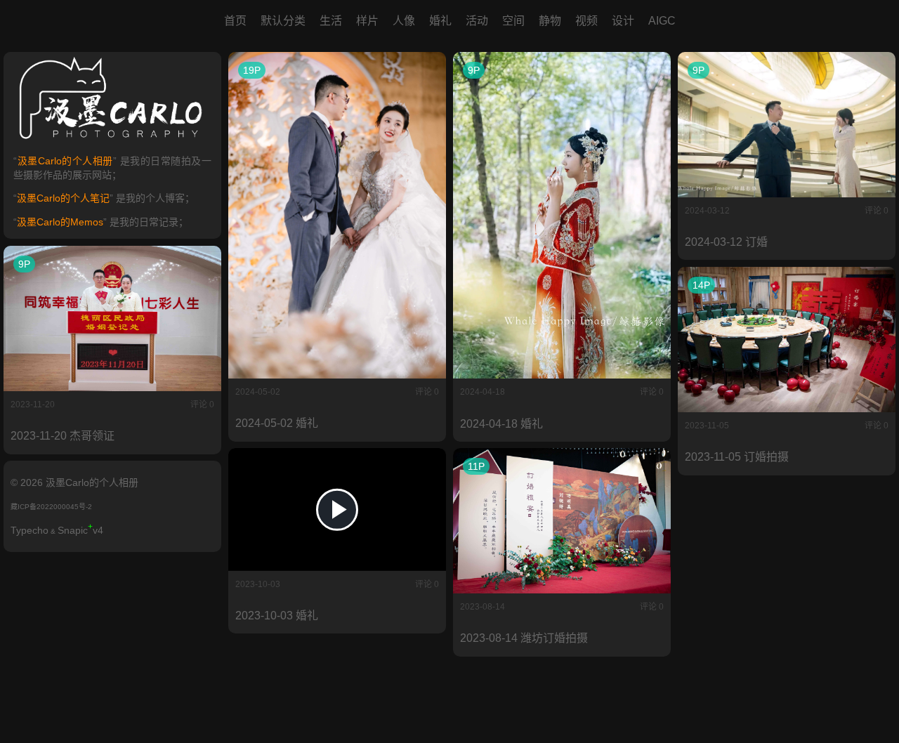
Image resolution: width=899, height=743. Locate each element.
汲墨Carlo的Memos (60, 222)
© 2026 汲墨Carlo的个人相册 (74, 482)
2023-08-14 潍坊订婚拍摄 (524, 638)
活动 (477, 21)
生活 (331, 21)
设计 (623, 21)
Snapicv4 (80, 530)
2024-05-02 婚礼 (276, 423)
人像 (404, 21)
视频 (586, 21)
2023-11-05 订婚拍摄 (737, 457)
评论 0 (427, 392)
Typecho (29, 530)
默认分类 (283, 21)
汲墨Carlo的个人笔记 (63, 198)
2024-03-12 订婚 (726, 242)
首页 (235, 21)
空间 (513, 21)
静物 (550, 21)
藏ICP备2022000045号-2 (51, 507)
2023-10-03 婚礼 (276, 616)
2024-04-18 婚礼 (501, 424)
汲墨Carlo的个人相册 (65, 160)
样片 (367, 21)
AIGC (662, 21)
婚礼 (440, 21)
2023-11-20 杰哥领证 (62, 436)
